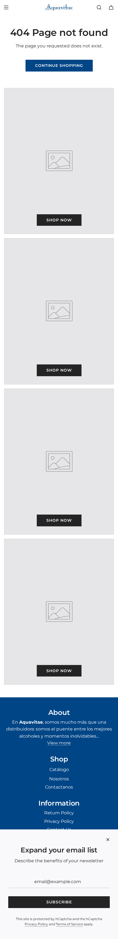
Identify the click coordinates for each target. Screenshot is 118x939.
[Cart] (111, 7)
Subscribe (59, 902)
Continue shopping (59, 65)
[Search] (99, 7)
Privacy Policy (36, 924)
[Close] (108, 840)
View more (59, 743)
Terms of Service (69, 924)
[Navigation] (6, 7)
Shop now (59, 220)
